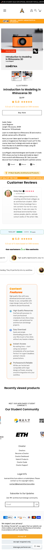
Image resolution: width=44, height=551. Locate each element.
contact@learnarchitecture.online (22, 484)
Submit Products (22, 459)
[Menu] (4, 10)
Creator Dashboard (22, 456)
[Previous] (2, 49)
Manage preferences (22, 547)
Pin (34, 164)
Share (24, 164)
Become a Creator (22, 453)
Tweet (12, 164)
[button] (35, 10)
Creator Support (22, 465)
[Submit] (36, 504)
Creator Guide (22, 462)
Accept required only (22, 542)
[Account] (31, 10)
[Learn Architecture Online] (22, 10)
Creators (22, 451)
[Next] (41, 49)
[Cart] (40, 10)
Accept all (22, 536)
